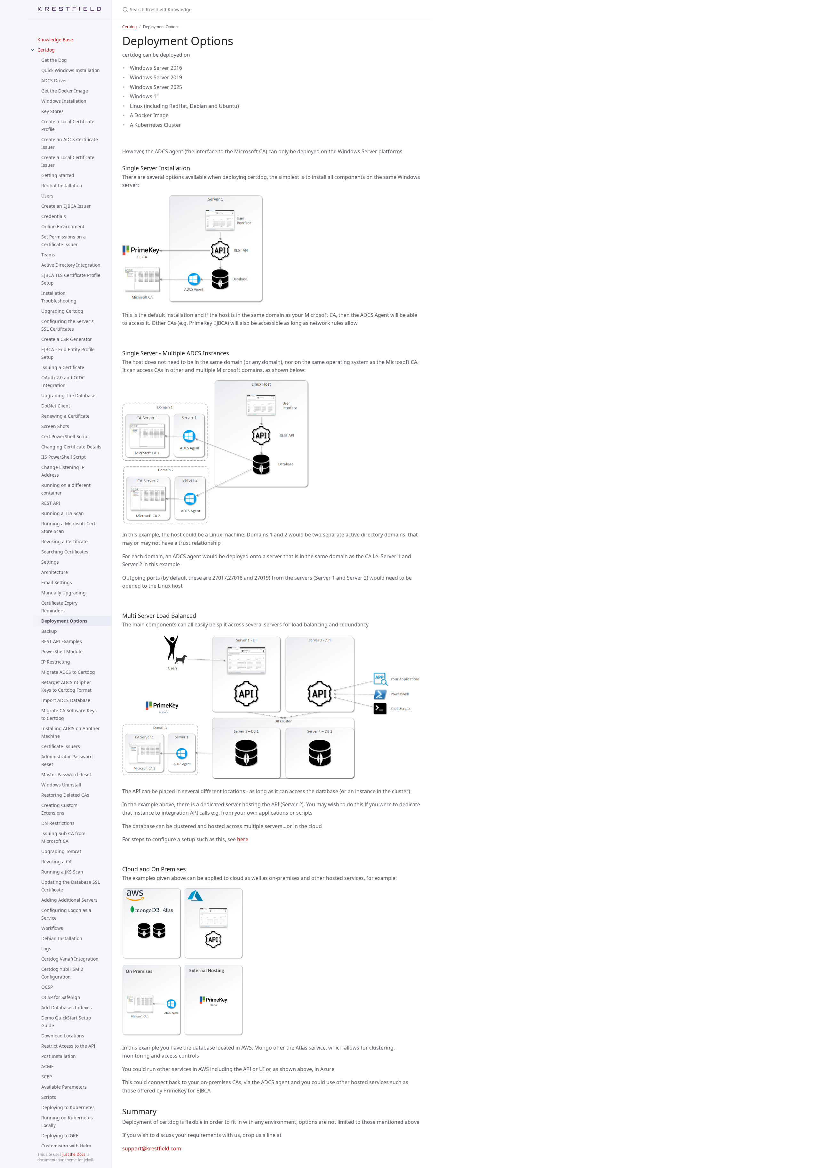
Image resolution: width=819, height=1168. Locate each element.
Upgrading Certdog (62, 311)
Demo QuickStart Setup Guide (66, 1021)
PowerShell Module (62, 651)
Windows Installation (63, 101)
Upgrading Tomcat (61, 851)
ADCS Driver (54, 80)
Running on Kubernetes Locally (67, 1121)
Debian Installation (61, 938)
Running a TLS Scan (62, 513)
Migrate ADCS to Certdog (68, 672)
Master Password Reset (66, 774)
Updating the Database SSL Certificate (70, 886)
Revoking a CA (56, 861)
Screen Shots (55, 426)
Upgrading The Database (68, 395)
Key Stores (52, 111)
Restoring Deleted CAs (65, 795)
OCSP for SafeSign (60, 997)
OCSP (47, 987)
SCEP (46, 1077)
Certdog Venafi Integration (70, 959)
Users (47, 196)
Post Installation (58, 1056)
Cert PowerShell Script (65, 436)
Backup (49, 631)
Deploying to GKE (59, 1135)
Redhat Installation (61, 185)
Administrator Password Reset (67, 760)
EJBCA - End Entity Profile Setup (68, 353)
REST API (50, 503)
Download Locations (62, 1036)
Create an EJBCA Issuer (66, 206)
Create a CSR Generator (66, 339)
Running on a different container (66, 489)
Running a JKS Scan (62, 872)
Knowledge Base (55, 39)
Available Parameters (64, 1087)
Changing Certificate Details (71, 447)
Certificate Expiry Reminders (59, 607)
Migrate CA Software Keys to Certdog (69, 714)
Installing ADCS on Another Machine (70, 732)
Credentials (53, 216)
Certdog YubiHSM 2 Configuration (62, 973)
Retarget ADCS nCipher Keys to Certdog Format (66, 686)
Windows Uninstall (61, 785)
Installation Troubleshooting (58, 297)
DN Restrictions (58, 823)
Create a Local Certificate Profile (67, 125)
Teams (48, 255)
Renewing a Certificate (65, 416)
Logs (46, 949)
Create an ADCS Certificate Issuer (69, 143)
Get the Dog (54, 60)
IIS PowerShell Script (63, 457)
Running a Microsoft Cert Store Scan (68, 527)
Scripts (48, 1097)
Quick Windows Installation (70, 70)
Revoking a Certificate (64, 541)
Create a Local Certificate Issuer (67, 161)
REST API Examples (61, 641)
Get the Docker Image (64, 91)
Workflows (52, 928)
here (242, 839)
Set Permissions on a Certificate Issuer (63, 240)
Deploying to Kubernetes (68, 1107)
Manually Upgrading (63, 593)
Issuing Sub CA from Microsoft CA (63, 837)
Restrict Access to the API (68, 1046)
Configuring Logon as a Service (66, 914)
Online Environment (62, 226)
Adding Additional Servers (69, 900)
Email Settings (56, 582)
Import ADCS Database (65, 700)
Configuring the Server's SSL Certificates (67, 325)
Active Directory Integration (70, 265)
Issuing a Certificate (62, 367)
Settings (50, 562)
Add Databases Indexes (66, 1007)
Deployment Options (64, 621)
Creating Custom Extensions (59, 809)
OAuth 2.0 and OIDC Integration (63, 381)
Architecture (54, 572)
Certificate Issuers (60, 746)
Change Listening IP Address (62, 471)
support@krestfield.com (151, 1148)
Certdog (46, 50)
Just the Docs (73, 1154)
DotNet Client (55, 406)
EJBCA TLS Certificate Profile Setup (70, 279)
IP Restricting (55, 662)
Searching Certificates (64, 552)
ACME (47, 1066)
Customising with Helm (66, 1146)
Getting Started (57, 175)
